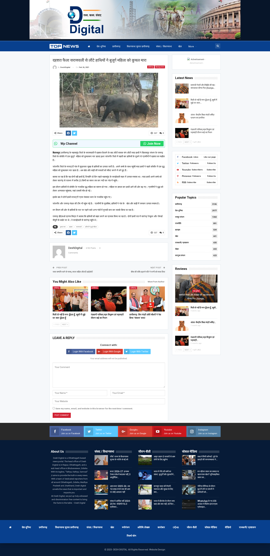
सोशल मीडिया (211, 527)
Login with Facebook (83, 351)
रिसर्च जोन (131, 535)
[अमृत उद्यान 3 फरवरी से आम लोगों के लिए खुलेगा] (145, 460)
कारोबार (161, 527)
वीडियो (228, 527)
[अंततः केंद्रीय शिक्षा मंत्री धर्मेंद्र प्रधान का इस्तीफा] (182, 118)
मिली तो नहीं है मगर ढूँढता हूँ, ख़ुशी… (204, 307)
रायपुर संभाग (179, 217)
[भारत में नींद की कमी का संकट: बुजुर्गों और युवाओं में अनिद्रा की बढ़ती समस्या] (145, 475)
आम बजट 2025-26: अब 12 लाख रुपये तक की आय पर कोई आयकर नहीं (120, 489)
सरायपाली (79, 227)
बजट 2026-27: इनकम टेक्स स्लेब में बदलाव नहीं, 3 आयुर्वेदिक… (120, 474)
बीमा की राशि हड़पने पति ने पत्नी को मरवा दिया (148, 271)
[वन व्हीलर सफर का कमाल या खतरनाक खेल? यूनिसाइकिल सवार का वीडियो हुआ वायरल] (188, 475)
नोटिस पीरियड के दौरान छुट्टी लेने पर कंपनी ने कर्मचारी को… (206, 489)
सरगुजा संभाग (180, 255)
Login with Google (112, 351)
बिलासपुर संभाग (160, 67)
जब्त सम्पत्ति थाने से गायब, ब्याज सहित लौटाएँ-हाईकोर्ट (73, 271)
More (191, 46)
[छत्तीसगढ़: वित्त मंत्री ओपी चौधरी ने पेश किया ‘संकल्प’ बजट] (147, 298)
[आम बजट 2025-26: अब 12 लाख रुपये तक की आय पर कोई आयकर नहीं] (101, 490)
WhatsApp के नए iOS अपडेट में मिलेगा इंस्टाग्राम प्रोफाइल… (207, 504)
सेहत (177, 249)
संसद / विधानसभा (164, 46)
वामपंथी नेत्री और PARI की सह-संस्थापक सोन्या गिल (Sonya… (196, 296)
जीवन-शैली (192, 527)
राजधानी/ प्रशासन (182, 242)
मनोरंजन (126, 527)
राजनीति (178, 223)
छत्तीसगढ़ (116, 46)
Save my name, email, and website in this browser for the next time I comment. (94, 408)
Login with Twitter (139, 351)
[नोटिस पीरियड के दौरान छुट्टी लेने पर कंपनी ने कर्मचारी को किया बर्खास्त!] (188, 490)
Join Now (153, 143)
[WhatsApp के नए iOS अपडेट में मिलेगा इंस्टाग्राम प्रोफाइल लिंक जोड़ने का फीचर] (188, 505)
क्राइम (177, 230)
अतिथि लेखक (144, 527)
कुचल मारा (62, 227)
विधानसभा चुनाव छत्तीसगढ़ (138, 46)
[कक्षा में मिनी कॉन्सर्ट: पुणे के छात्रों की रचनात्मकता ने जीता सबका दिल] (188, 460)
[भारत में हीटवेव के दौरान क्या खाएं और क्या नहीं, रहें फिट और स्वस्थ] (145, 505)
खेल (180, 46)
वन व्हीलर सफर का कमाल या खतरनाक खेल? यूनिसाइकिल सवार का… (208, 474)
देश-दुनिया (101, 46)
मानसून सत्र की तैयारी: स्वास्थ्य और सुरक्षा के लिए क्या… (163, 489)
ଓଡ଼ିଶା (176, 527)
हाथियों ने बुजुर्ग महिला (91, 227)
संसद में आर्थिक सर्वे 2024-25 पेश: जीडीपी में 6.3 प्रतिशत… (120, 504)
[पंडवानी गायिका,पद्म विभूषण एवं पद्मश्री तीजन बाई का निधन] (109, 298)
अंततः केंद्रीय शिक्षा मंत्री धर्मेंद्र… (203, 322)
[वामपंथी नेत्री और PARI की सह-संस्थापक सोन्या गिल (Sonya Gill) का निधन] (182, 89)
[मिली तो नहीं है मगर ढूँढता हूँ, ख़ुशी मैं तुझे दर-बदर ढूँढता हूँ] (70, 298)
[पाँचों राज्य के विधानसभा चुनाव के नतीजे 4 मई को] (101, 460)
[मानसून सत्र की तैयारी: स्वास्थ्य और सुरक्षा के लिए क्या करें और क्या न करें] (145, 490)
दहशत (70, 227)
